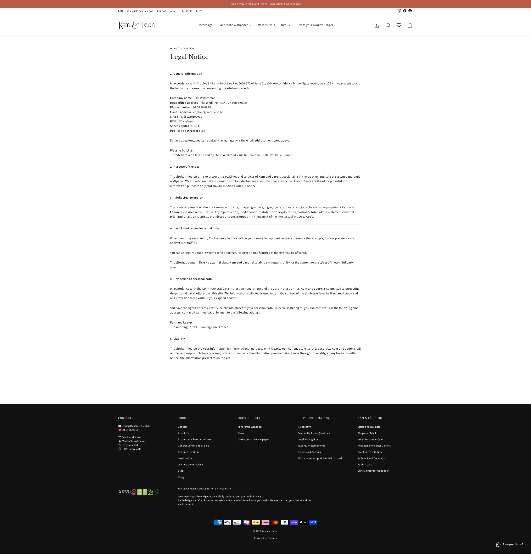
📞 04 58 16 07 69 (191, 11)
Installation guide (308, 439)
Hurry (181, 477)
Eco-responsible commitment (195, 439)
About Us (183, 433)
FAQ (120, 11)
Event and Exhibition (370, 452)
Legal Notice (185, 458)
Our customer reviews (190, 464)
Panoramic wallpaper (233, 25)
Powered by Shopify (265, 538)
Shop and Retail (367, 433)
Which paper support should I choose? (320, 458)
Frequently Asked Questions (314, 433)
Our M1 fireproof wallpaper (373, 471)
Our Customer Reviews (140, 11)
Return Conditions (188, 452)
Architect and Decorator (371, 458)
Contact (161, 11)
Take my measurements (311, 446)
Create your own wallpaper (314, 25)
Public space (365, 464)
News (241, 433)
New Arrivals (266, 25)
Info (284, 25)
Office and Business (369, 427)
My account (304, 427)
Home (173, 48)
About (173, 11)
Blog (180, 471)
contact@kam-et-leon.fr (136, 426)
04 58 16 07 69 (130, 430)
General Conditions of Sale (193, 446)
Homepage (205, 25)
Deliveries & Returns (309, 452)
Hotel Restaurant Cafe (370, 439)
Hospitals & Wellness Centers (374, 446)
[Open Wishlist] (399, 25)
